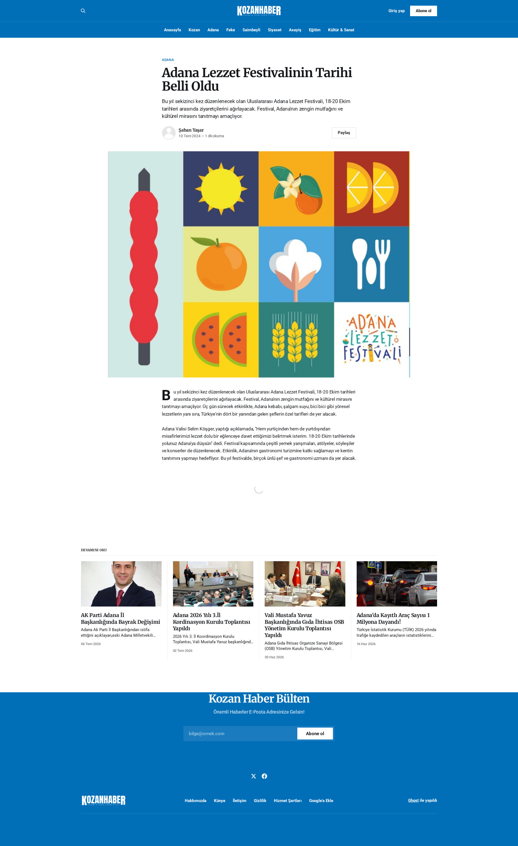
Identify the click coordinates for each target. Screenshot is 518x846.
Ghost (413, 800)
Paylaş (344, 132)
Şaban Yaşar (191, 130)
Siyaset (274, 30)
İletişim (239, 800)
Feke (230, 30)
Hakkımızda (195, 800)
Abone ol (423, 10)
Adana (213, 30)
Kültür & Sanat (341, 30)
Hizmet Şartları (288, 800)
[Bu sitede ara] (83, 10)
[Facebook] (264, 776)
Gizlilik (260, 800)
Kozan (194, 30)
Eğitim (315, 30)
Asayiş (295, 30)
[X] (253, 776)
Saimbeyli (251, 30)
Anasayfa (172, 30)
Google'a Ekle (321, 800)
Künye (219, 800)
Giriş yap (396, 10)
